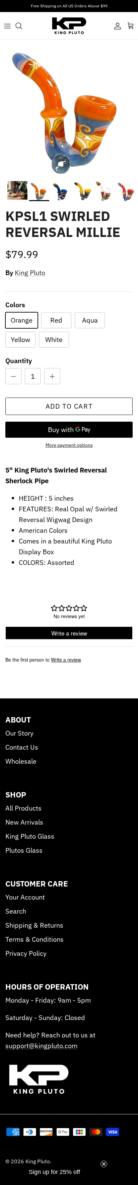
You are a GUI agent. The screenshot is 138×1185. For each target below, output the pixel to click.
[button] (54, 1175)
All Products (23, 808)
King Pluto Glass (29, 836)
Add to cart (69, 406)
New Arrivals (24, 822)
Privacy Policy (26, 953)
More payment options (69, 445)
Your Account (25, 897)
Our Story (19, 733)
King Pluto (30, 272)
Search (15, 911)
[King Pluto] (69, 25)
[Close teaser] (103, 1164)
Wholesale (21, 761)
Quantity (18, 360)
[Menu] (7, 25)
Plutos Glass (24, 850)
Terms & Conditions (34, 939)
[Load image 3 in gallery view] (69, 109)
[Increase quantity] (52, 376)
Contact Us (21, 747)
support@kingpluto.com (41, 1045)
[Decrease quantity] (13, 376)
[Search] (22, 25)
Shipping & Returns (34, 925)
